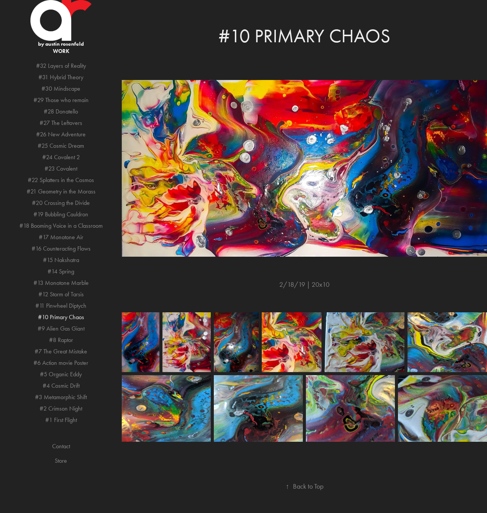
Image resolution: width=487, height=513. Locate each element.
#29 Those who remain (61, 100)
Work (61, 51)
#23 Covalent (61, 168)
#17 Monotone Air (61, 237)
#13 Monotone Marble (61, 282)
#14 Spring (61, 271)
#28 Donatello (61, 111)
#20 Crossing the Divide (61, 202)
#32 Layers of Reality (61, 65)
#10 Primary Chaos (61, 317)
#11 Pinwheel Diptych (60, 305)
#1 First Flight (61, 420)
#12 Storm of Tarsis (61, 294)
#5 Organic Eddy (61, 374)
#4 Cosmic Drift (61, 385)
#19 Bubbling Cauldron (60, 214)
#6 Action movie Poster (60, 362)
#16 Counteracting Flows (61, 248)
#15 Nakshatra (61, 260)
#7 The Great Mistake (61, 351)
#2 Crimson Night (61, 408)
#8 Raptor (61, 340)
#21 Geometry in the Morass (61, 191)
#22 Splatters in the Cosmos (61, 180)
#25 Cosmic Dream (61, 145)
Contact (61, 446)
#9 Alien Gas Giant (61, 328)
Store (61, 460)
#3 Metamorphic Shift (61, 397)
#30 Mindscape (60, 88)
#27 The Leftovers (61, 122)
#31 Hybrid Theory (60, 77)
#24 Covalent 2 (61, 157)
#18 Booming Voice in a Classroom (61, 225)
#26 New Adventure (61, 134)
